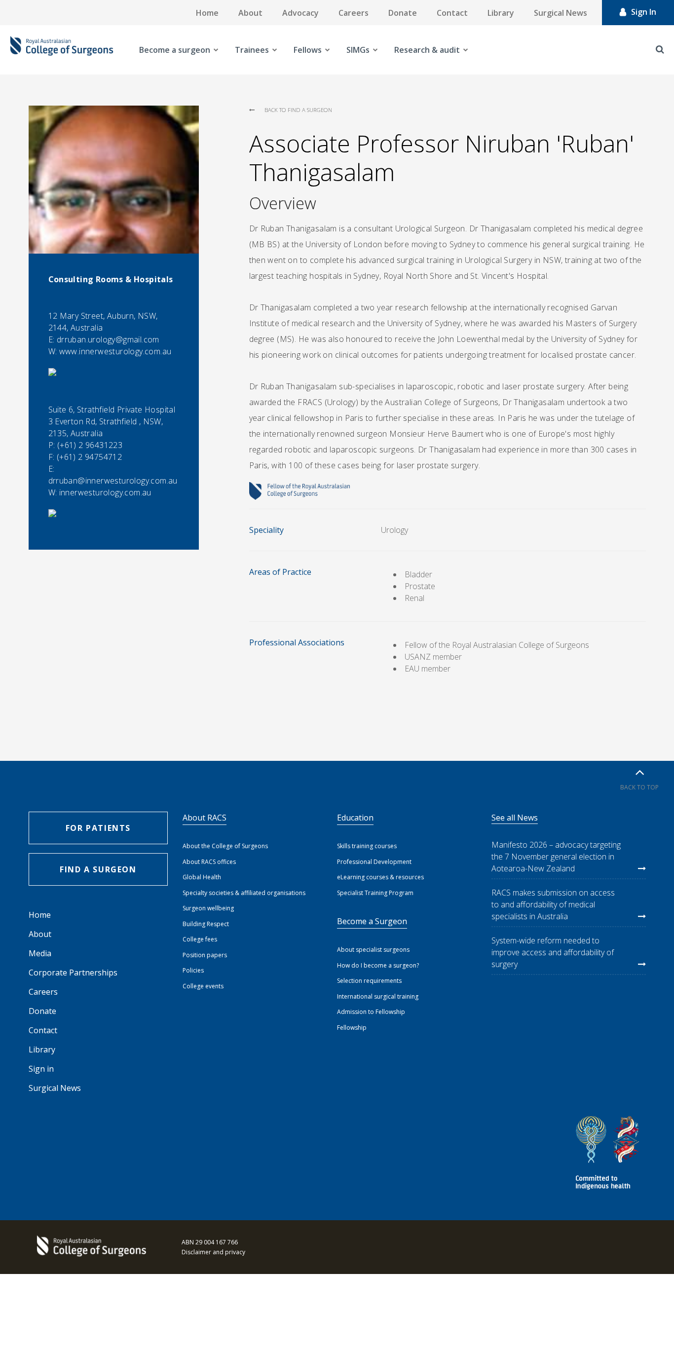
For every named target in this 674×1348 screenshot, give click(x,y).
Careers (353, 12)
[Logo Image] (61, 50)
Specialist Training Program (375, 893)
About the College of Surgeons (225, 846)
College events (203, 986)
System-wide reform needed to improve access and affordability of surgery (552, 952)
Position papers (205, 955)
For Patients (98, 828)
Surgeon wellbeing (208, 908)
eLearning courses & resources (380, 877)
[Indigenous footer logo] (609, 1154)
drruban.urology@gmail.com (108, 339)
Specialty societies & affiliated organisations (244, 893)
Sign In (643, 11)
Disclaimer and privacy (213, 1252)
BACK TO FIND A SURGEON (298, 109)
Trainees (252, 49)
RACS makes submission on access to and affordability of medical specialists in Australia (553, 904)
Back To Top (639, 787)
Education (355, 817)
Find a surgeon (98, 869)
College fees (200, 939)
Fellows (308, 49)
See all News (514, 817)
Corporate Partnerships (73, 972)
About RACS (204, 817)
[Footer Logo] (90, 1247)
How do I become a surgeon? (378, 965)
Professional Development (374, 862)
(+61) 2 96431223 (89, 445)
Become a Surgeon (372, 921)
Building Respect (206, 924)
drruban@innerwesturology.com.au (113, 480)
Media (40, 953)
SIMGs (358, 49)
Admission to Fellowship (371, 1012)
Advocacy (300, 12)
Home (207, 12)
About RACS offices (209, 862)
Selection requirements (369, 980)
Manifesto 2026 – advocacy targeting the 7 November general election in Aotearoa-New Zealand (556, 856)
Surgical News (560, 12)
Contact (452, 12)
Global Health (202, 877)
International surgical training (377, 996)
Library (500, 12)
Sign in (41, 1068)
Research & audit (427, 49)
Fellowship (352, 1027)
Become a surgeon (174, 49)
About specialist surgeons (373, 949)
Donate (402, 12)
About (250, 12)
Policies (193, 970)
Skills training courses (367, 846)
